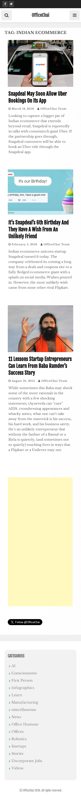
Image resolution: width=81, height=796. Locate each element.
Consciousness (24, 673)
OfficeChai (40, 15)
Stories (17, 753)
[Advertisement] (40, 541)
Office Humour (25, 724)
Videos (17, 768)
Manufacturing (24, 702)
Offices (17, 731)
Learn (16, 695)
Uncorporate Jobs (26, 761)
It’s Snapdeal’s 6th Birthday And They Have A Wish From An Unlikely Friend (38, 229)
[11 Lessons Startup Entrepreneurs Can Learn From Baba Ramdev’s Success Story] (40, 351)
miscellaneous (23, 709)
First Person (22, 680)
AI (13, 666)
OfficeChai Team (53, 108)
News (16, 717)
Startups (18, 746)
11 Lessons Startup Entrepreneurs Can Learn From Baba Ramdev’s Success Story (40, 366)
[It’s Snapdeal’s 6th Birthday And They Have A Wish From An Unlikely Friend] (40, 214)
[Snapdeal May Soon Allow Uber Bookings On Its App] (40, 85)
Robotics (19, 739)
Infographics (22, 688)
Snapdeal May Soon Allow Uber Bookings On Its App (37, 97)
